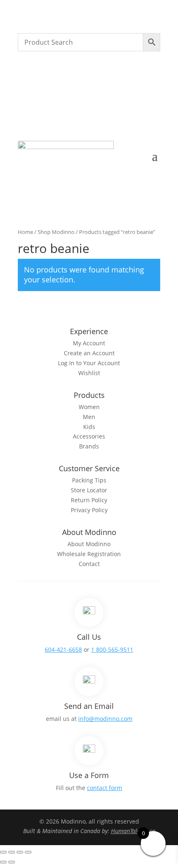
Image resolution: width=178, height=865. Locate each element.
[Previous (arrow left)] (3, 862)
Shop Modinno (56, 232)
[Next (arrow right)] (11, 862)
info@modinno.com (105, 719)
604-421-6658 (63, 649)
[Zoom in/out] (3, 852)
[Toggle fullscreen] (11, 852)
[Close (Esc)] (28, 852)
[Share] (20, 852)
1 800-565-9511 (112, 649)
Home (25, 232)
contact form (104, 788)
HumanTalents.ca (133, 831)
